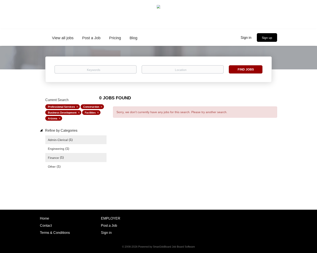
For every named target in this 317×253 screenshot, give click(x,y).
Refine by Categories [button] (60, 130)
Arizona (52, 118)
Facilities (90, 112)
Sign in (246, 37)
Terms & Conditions (55, 232)
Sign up (267, 37)
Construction (91, 106)
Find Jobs (246, 69)
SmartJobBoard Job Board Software (174, 246)
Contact (46, 225)
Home (44, 218)
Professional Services (61, 106)
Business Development (62, 112)
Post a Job (109, 225)
